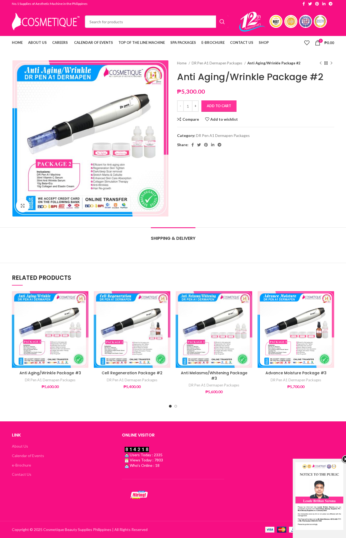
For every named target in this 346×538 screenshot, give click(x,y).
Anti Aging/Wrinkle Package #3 (50, 373)
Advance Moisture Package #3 (296, 373)
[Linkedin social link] (324, 3)
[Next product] (331, 63)
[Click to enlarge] (22, 205)
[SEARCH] (222, 21)
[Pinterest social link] (317, 3)
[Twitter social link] (310, 3)
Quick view (84, 324)
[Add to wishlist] (84, 300)
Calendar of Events (28, 455)
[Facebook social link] (304, 3)
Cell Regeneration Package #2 (132, 373)
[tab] (173, 235)
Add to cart (219, 106)
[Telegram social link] (330, 3)
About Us (20, 446)
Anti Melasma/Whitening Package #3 (214, 375)
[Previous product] (320, 63)
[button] (84, 312)
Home (182, 63)
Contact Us (21, 474)
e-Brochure (21, 465)
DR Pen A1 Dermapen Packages (217, 63)
